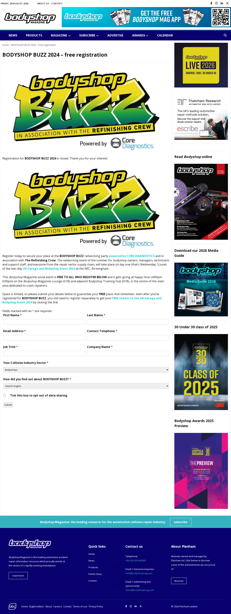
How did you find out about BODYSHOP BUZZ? (37, 379)
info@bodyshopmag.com (138, 573)
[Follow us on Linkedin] (222, 3)
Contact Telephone (102, 331)
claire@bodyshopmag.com (139, 590)
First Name (12, 315)
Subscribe (87, 35)
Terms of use (80, 606)
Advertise (115, 35)
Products (34, 35)
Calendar (165, 35)
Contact (57, 3)
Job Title (10, 347)
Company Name (100, 347)
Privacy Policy (96, 606)
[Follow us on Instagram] (216, 3)
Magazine (59, 35)
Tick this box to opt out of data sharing (38, 395)
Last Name (96, 315)
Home (91, 554)
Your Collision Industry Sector (25, 363)
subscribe (181, 522)
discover (179, 580)
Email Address (14, 331)
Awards (138, 35)
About (48, 606)
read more (18, 575)
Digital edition (36, 606)
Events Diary (95, 574)
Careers (57, 606)
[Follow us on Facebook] (211, 3)
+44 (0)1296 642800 (135, 560)
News (13, 35)
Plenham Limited (188, 606)
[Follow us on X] (227, 3)
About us (43, 3)
